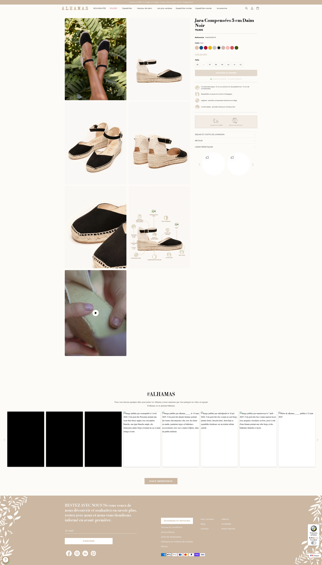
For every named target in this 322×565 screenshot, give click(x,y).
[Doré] (210, 48)
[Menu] (317, 525)
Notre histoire (228, 529)
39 (222, 65)
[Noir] (219, 48)
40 (228, 65)
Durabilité (226, 524)
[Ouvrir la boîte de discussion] (5, 559)
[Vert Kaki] (236, 48)
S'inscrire (89, 541)
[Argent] (214, 48)
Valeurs (225, 519)
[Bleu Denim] (201, 48)
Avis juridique (168, 532)
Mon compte (207, 519)
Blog (203, 524)
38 (216, 65)
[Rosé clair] (228, 48)
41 (234, 65)
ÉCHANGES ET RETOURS (177, 521)
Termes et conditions (171, 527)
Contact (205, 529)
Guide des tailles (201, 54)
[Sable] (197, 48)
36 (204, 65)
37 (210, 65)
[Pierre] (223, 48)
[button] (114, 8)
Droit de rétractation (171, 537)
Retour (164, 546)
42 (241, 65)
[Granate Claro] (206, 48)
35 (197, 65)
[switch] (313, 542)
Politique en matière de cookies (177, 541)
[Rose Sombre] (232, 48)
